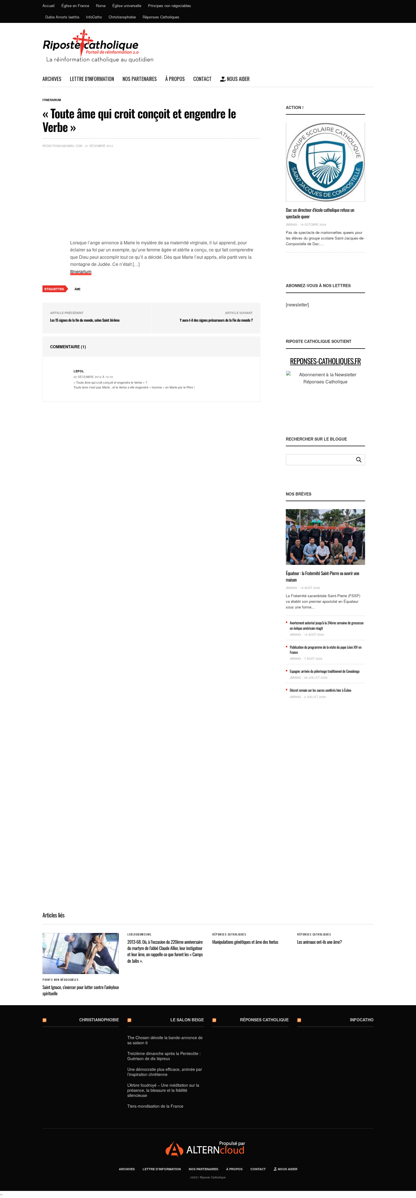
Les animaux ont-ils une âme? (319, 941)
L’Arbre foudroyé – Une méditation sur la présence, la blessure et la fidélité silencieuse (163, 1090)
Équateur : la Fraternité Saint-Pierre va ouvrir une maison (322, 576)
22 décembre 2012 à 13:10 (93, 377)
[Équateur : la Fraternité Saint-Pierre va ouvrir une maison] (325, 537)
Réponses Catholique (264, 1019)
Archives (51, 78)
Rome (101, 5)
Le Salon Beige (187, 1019)
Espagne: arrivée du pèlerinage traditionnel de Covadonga (324, 671)
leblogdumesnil (139, 934)
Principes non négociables (169, 5)
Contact (202, 78)
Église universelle (126, 5)
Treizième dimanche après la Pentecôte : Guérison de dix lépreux (164, 1055)
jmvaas (291, 225)
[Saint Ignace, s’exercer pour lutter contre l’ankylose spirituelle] (80, 953)
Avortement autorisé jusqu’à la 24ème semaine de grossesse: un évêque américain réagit (327, 625)
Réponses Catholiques (161, 17)
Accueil (48, 5)
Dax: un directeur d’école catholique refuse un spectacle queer (320, 212)
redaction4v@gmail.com (62, 146)
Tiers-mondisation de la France (155, 1106)
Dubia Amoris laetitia (62, 17)
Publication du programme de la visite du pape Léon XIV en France (325, 649)
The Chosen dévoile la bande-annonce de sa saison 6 (165, 1040)
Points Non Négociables (60, 979)
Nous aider (238, 78)
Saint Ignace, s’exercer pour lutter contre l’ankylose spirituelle (80, 990)
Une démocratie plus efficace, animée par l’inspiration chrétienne (164, 1071)
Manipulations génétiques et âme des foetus (245, 941)
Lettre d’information (92, 78)
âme (77, 289)
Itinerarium (51, 100)
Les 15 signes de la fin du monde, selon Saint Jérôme (84, 320)
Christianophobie (122, 17)
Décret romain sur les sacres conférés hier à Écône (320, 690)
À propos (175, 78)
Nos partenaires (140, 78)
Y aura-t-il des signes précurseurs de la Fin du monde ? (216, 320)
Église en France (75, 5)
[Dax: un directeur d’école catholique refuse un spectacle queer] (325, 162)
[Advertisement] (165, 194)
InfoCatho (94, 17)
